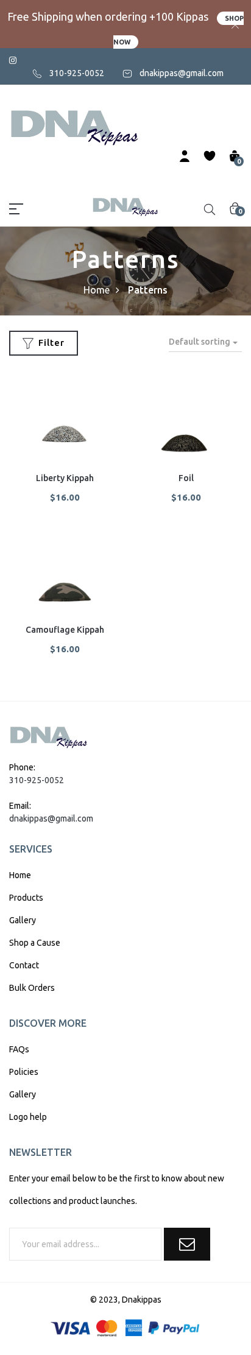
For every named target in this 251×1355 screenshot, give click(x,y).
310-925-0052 (76, 73)
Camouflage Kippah (65, 630)
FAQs (19, 1049)
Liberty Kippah (65, 478)
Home (96, 289)
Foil (186, 478)
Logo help (28, 1117)
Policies (23, 1072)
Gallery (22, 920)
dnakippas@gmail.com (182, 73)
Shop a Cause (34, 943)
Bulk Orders (32, 988)
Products (26, 898)
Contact (24, 965)
